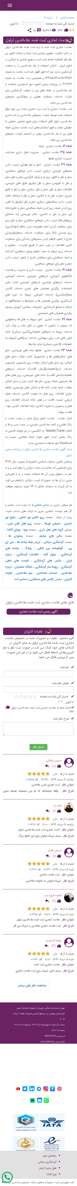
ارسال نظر (38, 747)
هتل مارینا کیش (47, 1168)
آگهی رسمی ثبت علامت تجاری (38, 611)
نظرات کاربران (33, 632)
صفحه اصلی (67, 17)
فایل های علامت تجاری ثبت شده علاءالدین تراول (40, 603)
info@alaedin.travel (49, 1070)
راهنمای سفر (49, 1156)
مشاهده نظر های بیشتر (37, 985)
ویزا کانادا (51, 1174)
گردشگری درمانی (47, 1162)
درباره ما (48, 17)
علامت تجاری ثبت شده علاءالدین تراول (37, 40)
